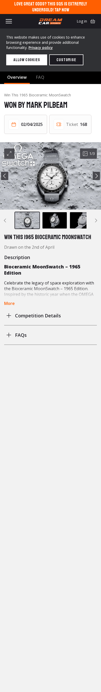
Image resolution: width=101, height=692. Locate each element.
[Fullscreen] (9, 153)
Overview (17, 77)
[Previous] (4, 176)
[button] (50, 176)
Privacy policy (40, 47)
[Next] (96, 176)
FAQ (40, 77)
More (9, 303)
